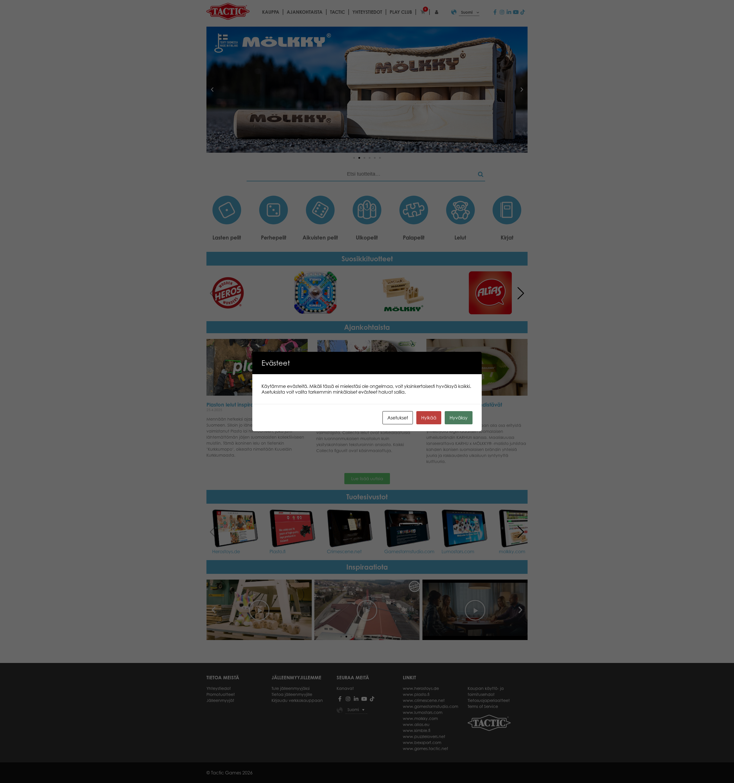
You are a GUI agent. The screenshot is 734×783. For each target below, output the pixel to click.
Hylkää (428, 418)
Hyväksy (459, 418)
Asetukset (397, 418)
